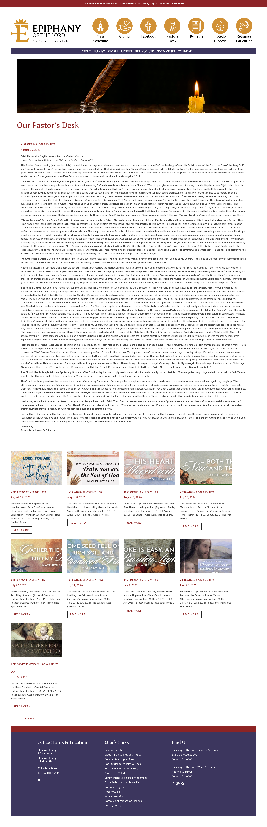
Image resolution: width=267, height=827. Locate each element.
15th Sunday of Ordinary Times (85, 579)
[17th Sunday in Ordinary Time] (206, 483)
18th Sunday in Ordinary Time (141, 491)
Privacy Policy (113, 805)
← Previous (27, 718)
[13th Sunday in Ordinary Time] (206, 571)
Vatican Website (114, 796)
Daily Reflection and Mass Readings (126, 782)
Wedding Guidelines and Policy (123, 754)
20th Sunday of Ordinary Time (28, 491)
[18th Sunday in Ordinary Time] (149, 483)
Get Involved (144, 51)
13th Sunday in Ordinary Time (197, 579)
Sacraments (166, 51)
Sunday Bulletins (114, 750)
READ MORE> (21, 530)
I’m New (99, 51)
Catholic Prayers (114, 787)
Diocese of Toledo (115, 773)
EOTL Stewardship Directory (121, 768)
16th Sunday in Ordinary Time (28, 579)
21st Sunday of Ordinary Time (38, 143)
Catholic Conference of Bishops (123, 801)
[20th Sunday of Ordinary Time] (36, 483)
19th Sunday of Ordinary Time (84, 491)
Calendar (185, 51)
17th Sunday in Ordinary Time (197, 491)
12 (40, 718)
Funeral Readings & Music (120, 759)
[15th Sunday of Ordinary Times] (93, 571)
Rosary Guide (112, 791)
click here (178, 3)
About (86, 51)
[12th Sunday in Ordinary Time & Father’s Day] (36, 655)
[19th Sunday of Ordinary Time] (93, 483)
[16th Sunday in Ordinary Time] (36, 571)
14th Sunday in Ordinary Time (141, 579)
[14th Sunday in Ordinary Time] (149, 571)
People (113, 51)
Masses (126, 51)
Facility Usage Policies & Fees (123, 764)
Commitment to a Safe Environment (126, 777)
